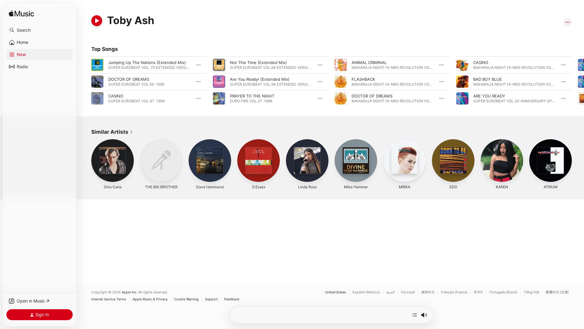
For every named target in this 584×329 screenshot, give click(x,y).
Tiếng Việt (531, 292)
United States (335, 292)
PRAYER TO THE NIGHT (252, 96)
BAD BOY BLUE (487, 79)
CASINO (115, 96)
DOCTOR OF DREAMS (128, 79)
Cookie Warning (186, 299)
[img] (21, 13)
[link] (112, 132)
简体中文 (428, 292)
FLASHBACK (363, 79)
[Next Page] (578, 82)
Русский (408, 292)
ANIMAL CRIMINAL (369, 62)
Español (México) (366, 292)
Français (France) (454, 292)
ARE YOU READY (489, 96)
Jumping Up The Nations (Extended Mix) (147, 62)
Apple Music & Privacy (150, 299)
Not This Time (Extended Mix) (258, 62)
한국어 (478, 292)
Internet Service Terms (108, 299)
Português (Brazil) (503, 292)
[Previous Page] (85, 82)
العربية (390, 292)
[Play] (96, 20)
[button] (39, 30)
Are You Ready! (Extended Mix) (260, 79)
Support (211, 299)
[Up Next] (414, 315)
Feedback (231, 299)
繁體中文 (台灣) (557, 292)
